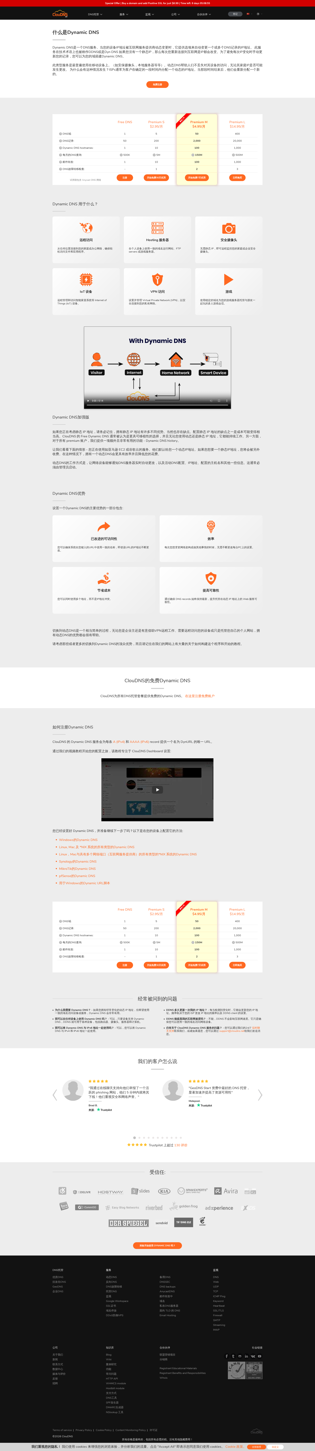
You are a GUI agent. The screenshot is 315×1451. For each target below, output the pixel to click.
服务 (122, 14)
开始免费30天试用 (156, 177)
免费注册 (157, 84)
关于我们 (57, 1355)
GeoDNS (57, 1286)
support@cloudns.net (231, 1031)
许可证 (154, 1430)
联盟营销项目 (167, 1355)
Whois (164, 1378)
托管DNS (111, 1291)
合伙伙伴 (202, 14)
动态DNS (111, 1277)
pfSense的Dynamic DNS (77, 876)
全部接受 (256, 1447)
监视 (148, 14)
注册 (125, 177)
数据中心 (57, 1369)
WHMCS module (116, 1383)
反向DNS (111, 1282)
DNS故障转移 (114, 1286)
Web (216, 1282)
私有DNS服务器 (169, 1306)
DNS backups (168, 1286)
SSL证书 (111, 1306)
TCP (215, 1291)
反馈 (55, 1378)
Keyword (218, 1301)
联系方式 (57, 1364)
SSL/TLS (218, 1310)
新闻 (55, 1359)
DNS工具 (111, 1398)
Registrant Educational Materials (178, 1368)
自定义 (275, 1447)
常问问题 (111, 1374)
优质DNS (57, 1277)
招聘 (55, 1383)
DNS (216, 1277)
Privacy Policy (84, 1430)
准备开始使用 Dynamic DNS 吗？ (157, 1245)
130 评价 (181, 1145)
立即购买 (237, 177)
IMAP (216, 1330)
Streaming (219, 1325)
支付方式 (111, 1393)
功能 (108, 1369)
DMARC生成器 (115, 1407)
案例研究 (111, 1364)
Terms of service (62, 1430)
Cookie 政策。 (235, 1446)
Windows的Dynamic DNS (78, 840)
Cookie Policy (104, 1430)
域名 (162, 1301)
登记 (235, 14)
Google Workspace (117, 1301)
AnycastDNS (167, 1291)
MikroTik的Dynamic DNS (77, 869)
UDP (216, 1286)
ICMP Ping (219, 1296)
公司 (174, 14)
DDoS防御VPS (114, 1315)
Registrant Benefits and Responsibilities (183, 1373)
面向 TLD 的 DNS (170, 1310)
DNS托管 (93, 14)
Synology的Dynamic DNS (77, 861)
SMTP (216, 1320)
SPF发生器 (112, 1402)
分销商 (164, 1359)
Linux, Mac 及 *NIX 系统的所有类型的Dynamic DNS (96, 847)
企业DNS (57, 1291)
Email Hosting (168, 1315)
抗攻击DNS (59, 1282)
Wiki (109, 1359)
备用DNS (165, 1277)
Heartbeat (219, 1306)
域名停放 (111, 1310)
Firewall (217, 1315)
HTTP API (112, 1378)
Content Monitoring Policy (131, 1430)
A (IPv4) (119, 742)
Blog (108, 1355)
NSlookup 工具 (114, 1412)
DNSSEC (165, 1282)
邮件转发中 (166, 1296)
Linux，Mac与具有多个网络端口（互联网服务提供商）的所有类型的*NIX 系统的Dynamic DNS (128, 854)
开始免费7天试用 (197, 177)
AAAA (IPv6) (139, 742)
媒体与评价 (59, 1374)
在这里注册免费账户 (200, 696)
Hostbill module (115, 1388)
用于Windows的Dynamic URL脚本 (84, 883)
